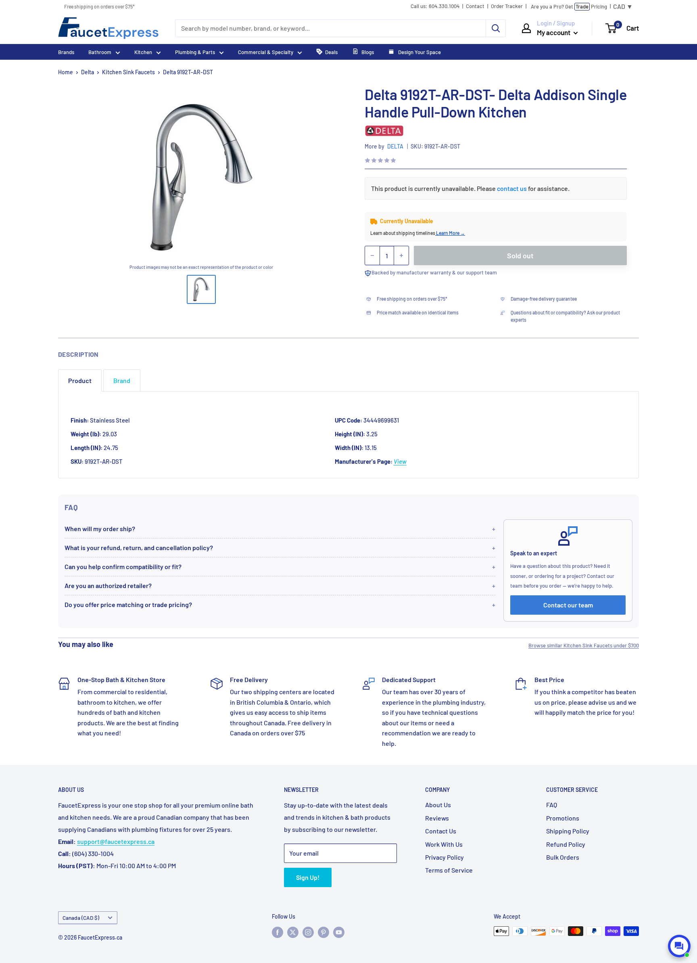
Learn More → (450, 233)
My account (554, 32)
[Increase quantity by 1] (401, 255)
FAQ (551, 804)
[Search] (496, 28)
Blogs (367, 52)
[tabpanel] (348, 434)
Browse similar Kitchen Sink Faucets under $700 (583, 645)
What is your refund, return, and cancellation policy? (139, 547)
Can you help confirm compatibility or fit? (123, 566)
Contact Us (440, 831)
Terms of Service (449, 870)
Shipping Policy (567, 831)
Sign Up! (307, 877)
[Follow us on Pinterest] (323, 932)
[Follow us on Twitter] (292, 932)
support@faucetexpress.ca (115, 841)
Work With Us (444, 844)
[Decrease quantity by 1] (372, 255)
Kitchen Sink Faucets (128, 72)
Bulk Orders (562, 857)
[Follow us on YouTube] (338, 932)
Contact (475, 6)
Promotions (562, 818)
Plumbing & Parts (195, 52)
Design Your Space (419, 52)
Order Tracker (507, 6)
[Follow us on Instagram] (308, 932)
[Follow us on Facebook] (277, 932)
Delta (87, 72)
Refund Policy (565, 844)
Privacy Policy (444, 857)
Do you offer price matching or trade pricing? (128, 604)
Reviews (437, 818)
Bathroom (99, 52)
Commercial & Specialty (265, 52)
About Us (438, 804)
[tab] (80, 380)
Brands (66, 52)
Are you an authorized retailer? (108, 585)
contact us (512, 188)
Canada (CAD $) (81, 917)
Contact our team (568, 605)
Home (65, 72)
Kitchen (143, 52)
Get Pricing (569, 6)
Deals (331, 52)
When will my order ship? (100, 528)
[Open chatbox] (679, 946)
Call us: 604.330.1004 (435, 6)
